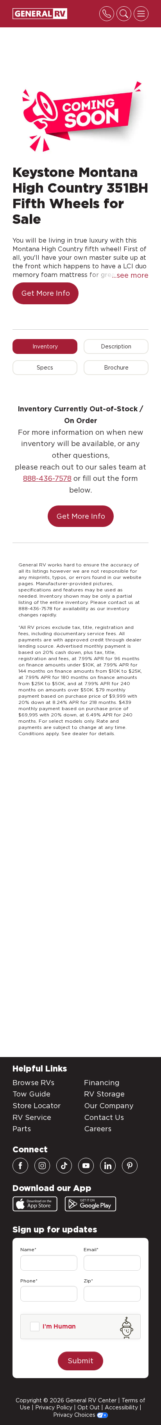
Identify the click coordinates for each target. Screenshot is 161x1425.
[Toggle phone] (106, 13)
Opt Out (88, 1407)
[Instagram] (42, 1165)
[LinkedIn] (108, 1165)
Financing (102, 1083)
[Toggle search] (123, 13)
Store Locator (37, 1106)
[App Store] (35, 1203)
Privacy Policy (53, 1407)
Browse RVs (33, 1083)
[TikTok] (64, 1165)
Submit (80, 1361)
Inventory (45, 346)
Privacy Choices (75, 1415)
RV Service (32, 1117)
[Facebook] (20, 1165)
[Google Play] (90, 1203)
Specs (45, 367)
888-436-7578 (47, 478)
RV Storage (104, 1094)
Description (116, 346)
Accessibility (121, 1407)
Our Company (109, 1106)
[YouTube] (86, 1165)
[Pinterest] (130, 1165)
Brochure (116, 367)
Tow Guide (31, 1094)
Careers (97, 1129)
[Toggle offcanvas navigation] (141, 13)
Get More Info (45, 293)
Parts (22, 1129)
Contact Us (104, 1117)
